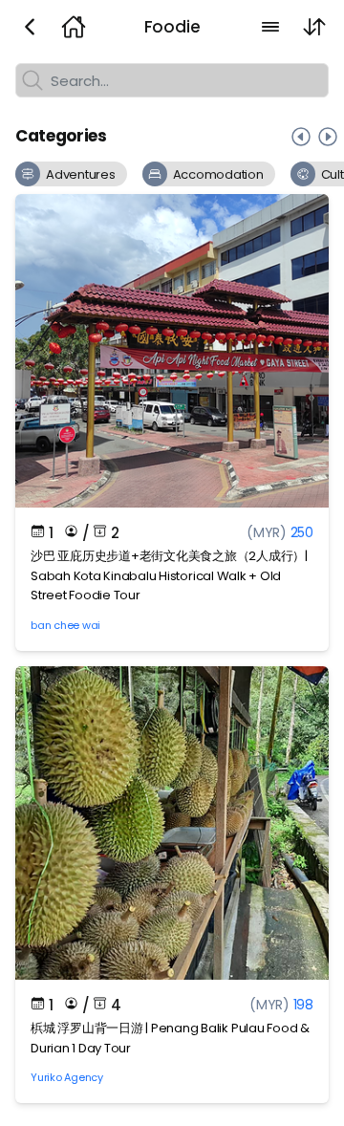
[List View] (270, 27)
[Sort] (314, 27)
